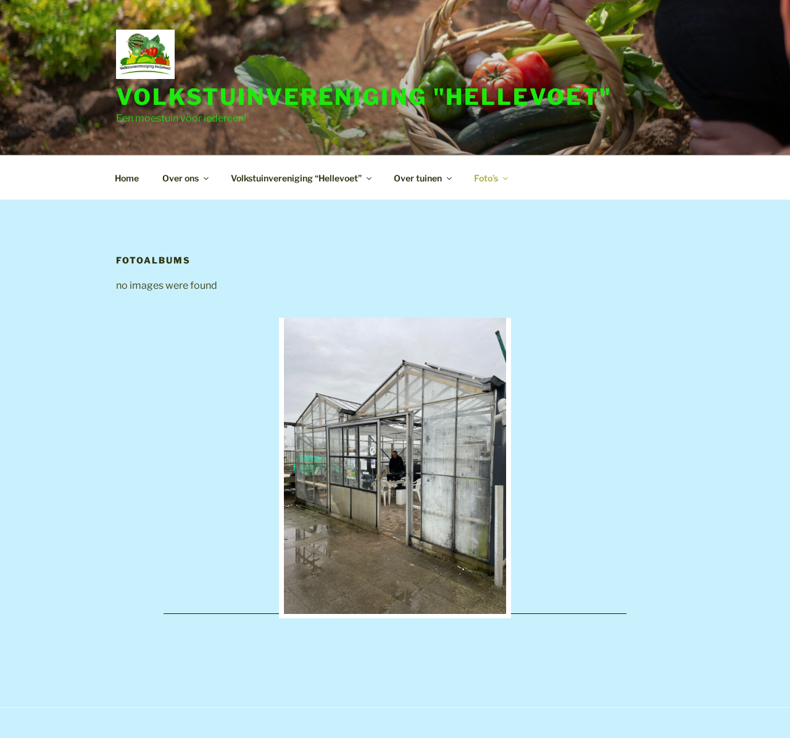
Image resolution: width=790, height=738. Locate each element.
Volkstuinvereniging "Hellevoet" (364, 96)
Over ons (180, 178)
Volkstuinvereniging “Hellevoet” (296, 178)
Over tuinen (418, 178)
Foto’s (486, 178)
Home (127, 178)
